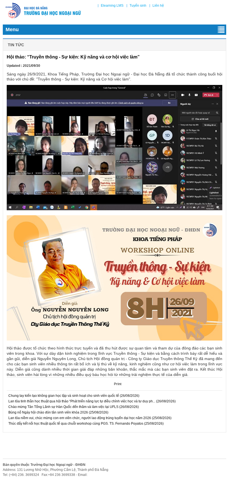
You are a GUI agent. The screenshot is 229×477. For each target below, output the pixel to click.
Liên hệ (158, 6)
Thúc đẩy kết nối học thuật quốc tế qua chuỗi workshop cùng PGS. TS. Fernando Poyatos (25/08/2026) (86, 423)
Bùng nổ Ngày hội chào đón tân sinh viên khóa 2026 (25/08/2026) (58, 412)
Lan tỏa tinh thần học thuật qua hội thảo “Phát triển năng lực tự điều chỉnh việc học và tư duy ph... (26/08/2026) (92, 401)
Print (117, 384)
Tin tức (16, 45)
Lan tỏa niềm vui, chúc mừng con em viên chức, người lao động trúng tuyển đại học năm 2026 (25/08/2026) (89, 418)
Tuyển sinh (138, 6)
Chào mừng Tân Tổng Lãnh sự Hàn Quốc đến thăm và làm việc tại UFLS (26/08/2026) (73, 407)
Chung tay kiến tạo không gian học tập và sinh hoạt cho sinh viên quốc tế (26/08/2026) (73, 396)
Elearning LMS (112, 6)
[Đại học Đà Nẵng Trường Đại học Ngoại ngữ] (43, 10)
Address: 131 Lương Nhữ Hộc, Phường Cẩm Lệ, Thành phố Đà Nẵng (55, 470)
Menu (12, 29)
